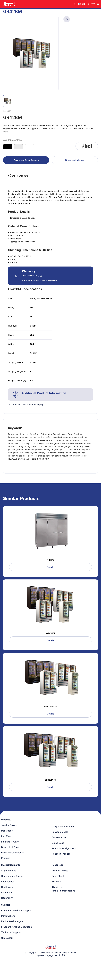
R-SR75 (50, 560)
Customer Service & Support (16, 910)
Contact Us (7, 938)
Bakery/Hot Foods (10, 847)
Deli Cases (7, 830)
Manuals (56, 881)
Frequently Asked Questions (16, 927)
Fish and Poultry (10, 841)
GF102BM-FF (50, 706)
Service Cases (9, 825)
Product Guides (60, 870)
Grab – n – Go (59, 837)
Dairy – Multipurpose (63, 826)
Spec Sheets (58, 876)
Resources (57, 865)
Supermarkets (8, 870)
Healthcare (7, 887)
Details (50, 567)
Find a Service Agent (12, 921)
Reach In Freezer (61, 853)
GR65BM (50, 633)
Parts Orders (8, 916)
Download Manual (74, 160)
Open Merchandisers (12, 852)
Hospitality (7, 898)
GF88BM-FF (50, 780)
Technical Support (11, 932)
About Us (57, 887)
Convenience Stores (12, 876)
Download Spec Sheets (26, 160)
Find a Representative (63, 890)
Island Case (58, 843)
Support (5, 904)
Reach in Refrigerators (64, 848)
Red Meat (6, 836)
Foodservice (7, 881)
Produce (5, 858)
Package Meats (60, 832)
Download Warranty (30, 275)
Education (6, 892)
